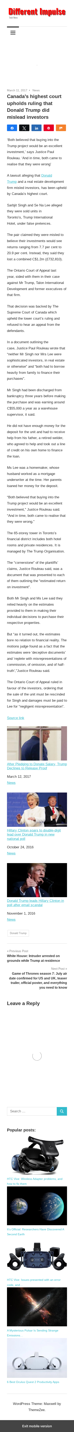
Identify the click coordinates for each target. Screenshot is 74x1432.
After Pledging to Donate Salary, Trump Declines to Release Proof (37, 766)
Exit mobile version (37, 1426)
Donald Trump (18, 933)
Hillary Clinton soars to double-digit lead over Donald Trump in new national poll (34, 834)
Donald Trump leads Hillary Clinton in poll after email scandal (35, 903)
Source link (15, 718)
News (36, 90)
